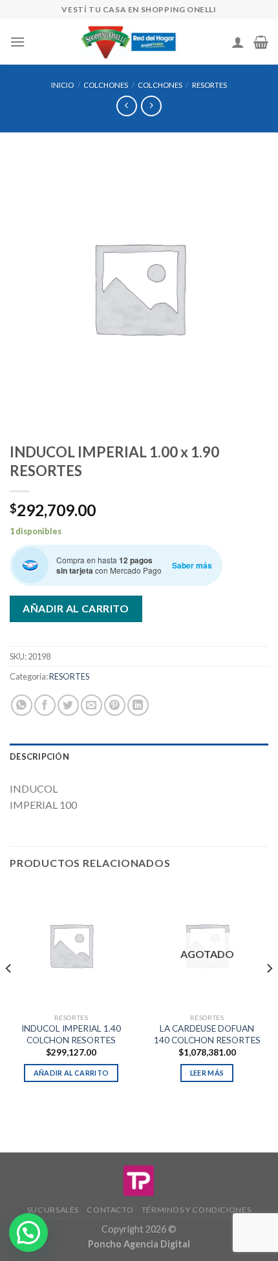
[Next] (268, 994)
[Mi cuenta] (237, 42)
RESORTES (209, 85)
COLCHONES (105, 85)
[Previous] (9, 994)
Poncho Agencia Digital (139, 1243)
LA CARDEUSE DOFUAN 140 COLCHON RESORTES (207, 1034)
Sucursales (53, 1209)
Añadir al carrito (76, 608)
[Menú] (17, 41)
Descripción (39, 756)
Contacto (110, 1209)
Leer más (207, 1072)
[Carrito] (260, 42)
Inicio (62, 85)
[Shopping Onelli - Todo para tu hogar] (129, 42)
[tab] (139, 756)
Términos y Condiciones (196, 1209)
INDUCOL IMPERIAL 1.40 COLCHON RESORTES (71, 1034)
